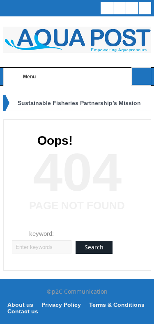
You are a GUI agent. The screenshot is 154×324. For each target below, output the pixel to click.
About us (20, 304)
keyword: (41, 233)
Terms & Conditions (117, 304)
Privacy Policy (61, 304)
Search (94, 247)
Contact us (22, 311)
